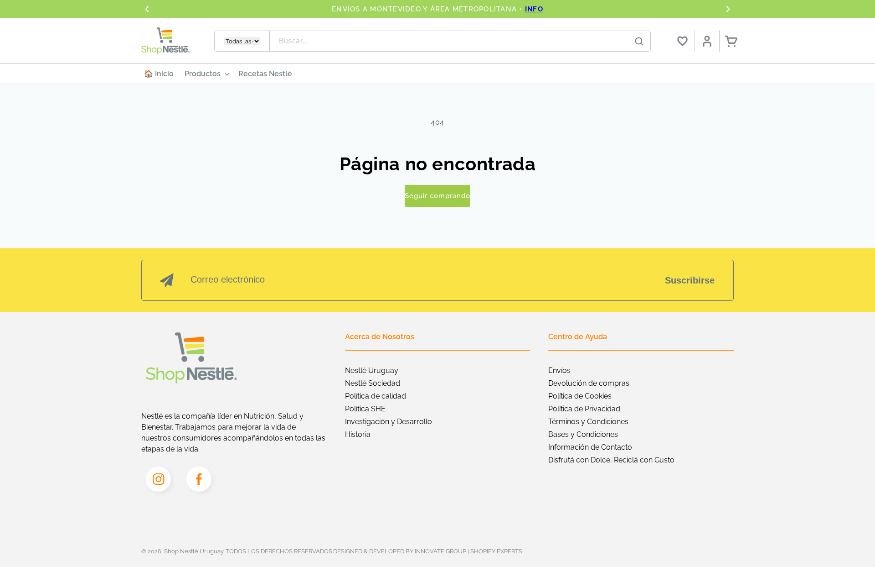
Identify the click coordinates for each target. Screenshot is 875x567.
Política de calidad (375, 396)
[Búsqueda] (639, 41)
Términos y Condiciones (588, 421)
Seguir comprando (437, 196)
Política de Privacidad (584, 408)
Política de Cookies (580, 396)
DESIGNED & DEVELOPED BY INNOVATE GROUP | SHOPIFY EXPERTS (427, 551)
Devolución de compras (588, 383)
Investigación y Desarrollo (388, 421)
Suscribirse (690, 280)
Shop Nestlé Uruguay (194, 551)
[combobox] (460, 41)
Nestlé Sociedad (372, 383)
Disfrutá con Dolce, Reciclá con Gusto (611, 460)
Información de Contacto (590, 447)
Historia (358, 434)
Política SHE (365, 408)
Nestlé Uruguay (371, 370)
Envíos (559, 370)
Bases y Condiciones (583, 434)
